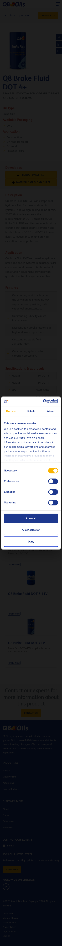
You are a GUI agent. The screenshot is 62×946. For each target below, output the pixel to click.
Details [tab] (31, 411)
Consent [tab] (11, 411)
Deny (31, 541)
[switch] (53, 481)
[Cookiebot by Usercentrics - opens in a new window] (43, 401)
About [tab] (51, 411)
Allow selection (31, 529)
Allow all (31, 518)
